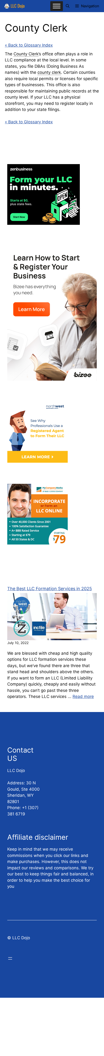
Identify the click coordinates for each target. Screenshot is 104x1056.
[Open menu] (10, 958)
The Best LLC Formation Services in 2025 (49, 588)
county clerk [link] (49, 72)
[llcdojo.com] (14, 6)
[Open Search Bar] (67, 6)
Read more (83, 696)
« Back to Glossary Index (29, 45)
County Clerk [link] (26, 53)
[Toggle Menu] (56, 6)
